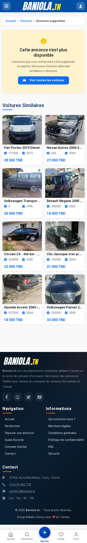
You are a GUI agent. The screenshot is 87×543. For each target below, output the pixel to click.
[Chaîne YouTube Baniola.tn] (39, 397)
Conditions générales (62, 433)
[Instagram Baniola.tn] (17, 397)
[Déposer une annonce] (44, 532)
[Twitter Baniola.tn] (28, 397)
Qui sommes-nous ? (61, 419)
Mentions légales (59, 426)
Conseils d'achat (16, 447)
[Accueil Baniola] (43, 6)
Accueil (11, 21)
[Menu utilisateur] (80, 6)
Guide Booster (14, 440)
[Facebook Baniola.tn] (6, 397)
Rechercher (12, 426)
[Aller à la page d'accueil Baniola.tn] (22, 361)
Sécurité (53, 453)
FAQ (50, 447)
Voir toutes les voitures (47, 80)
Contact (10, 453)
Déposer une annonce (19, 433)
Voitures (26, 21)
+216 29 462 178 (20, 484)
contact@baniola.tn (22, 491)
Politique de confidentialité (66, 440)
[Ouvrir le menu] (6, 6)
